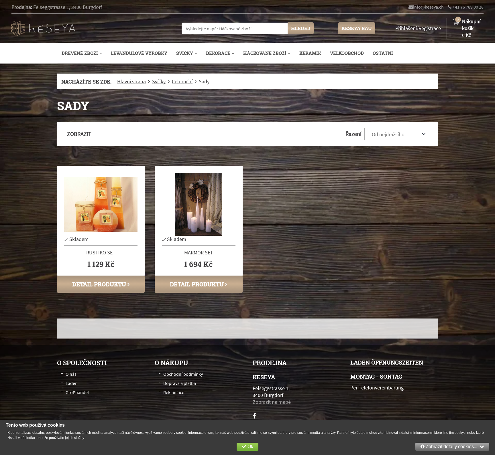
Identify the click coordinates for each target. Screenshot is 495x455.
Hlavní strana (131, 81)
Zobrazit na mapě (272, 402)
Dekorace (218, 53)
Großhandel (77, 392)
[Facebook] (254, 416)
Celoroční (182, 81)
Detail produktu (99, 284)
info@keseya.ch (428, 7)
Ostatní (383, 53)
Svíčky (185, 53)
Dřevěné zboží (80, 53)
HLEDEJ (300, 28)
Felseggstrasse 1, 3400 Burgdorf (67, 7)
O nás (71, 374)
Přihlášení (406, 28)
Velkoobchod (347, 53)
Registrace (430, 28)
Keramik (310, 53)
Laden (72, 383)
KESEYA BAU (356, 28)
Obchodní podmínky (183, 374)
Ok (249, 446)
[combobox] (396, 134)
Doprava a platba (179, 383)
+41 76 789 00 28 (468, 7)
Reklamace (173, 392)
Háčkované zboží (265, 53)
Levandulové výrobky (139, 53)
